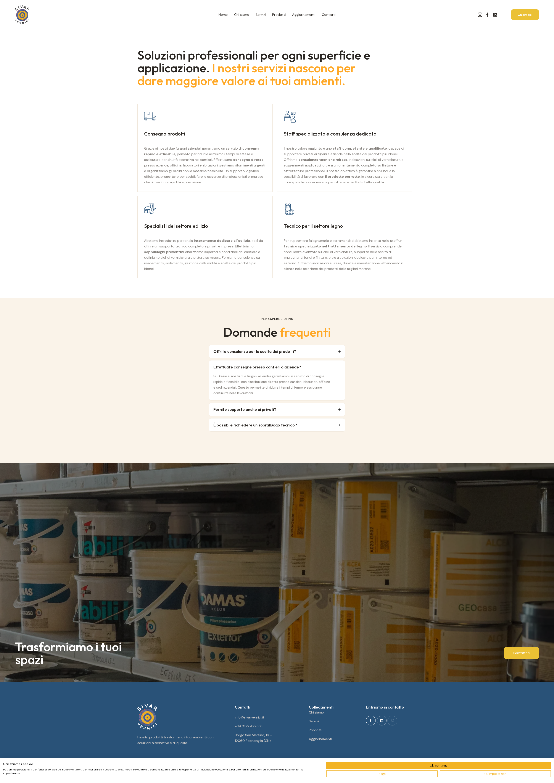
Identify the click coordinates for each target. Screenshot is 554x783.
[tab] (277, 351)
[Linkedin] (495, 15)
